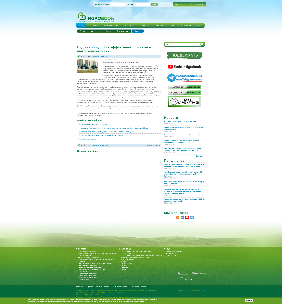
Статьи (199, 25)
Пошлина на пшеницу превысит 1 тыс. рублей (183, 135)
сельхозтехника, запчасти (87, 265)
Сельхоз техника (127, 253)
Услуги (123, 261)
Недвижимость (126, 263)
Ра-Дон (203, 290)
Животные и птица (128, 259)
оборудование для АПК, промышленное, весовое (96, 259)
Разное (123, 269)
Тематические (122, 31)
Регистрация (180, 4)
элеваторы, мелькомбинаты (88, 277)
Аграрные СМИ (83, 279)
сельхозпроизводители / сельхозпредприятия (94, 263)
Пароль (130, 4)
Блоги (81, 25)
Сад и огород (88, 47)
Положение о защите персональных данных (150, 297)
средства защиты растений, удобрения (92, 269)
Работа (123, 265)
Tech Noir (188, 290)
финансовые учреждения (87, 275)
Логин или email (102, 4)
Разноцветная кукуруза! (87, 139)
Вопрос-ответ (145, 25)
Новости (171, 117)
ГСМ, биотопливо (84, 255)
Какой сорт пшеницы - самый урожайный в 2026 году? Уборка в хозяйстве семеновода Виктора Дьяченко (183, 174)
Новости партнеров (185, 279)
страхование (82, 271)
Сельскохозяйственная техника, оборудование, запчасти (141, 255)
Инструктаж (93, 25)
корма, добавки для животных (89, 257)
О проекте (89, 286)
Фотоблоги (95, 31)
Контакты (79, 286)
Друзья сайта (183, 277)
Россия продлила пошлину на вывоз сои (180, 121)
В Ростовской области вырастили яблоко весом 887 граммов (101, 135)
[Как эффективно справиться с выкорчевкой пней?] (89, 60)
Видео (108, 31)
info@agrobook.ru (109, 295)
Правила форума (172, 255)
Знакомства (125, 267)
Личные (138, 31)
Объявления (186, 25)
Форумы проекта (172, 253)
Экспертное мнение (111, 25)
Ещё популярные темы (196, 207)
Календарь (160, 25)
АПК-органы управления (87, 251)
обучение (81, 261)
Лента (82, 31)
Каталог (173, 25)
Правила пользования (120, 286)
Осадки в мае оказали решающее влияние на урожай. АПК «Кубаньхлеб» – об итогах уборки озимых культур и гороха (182, 191)
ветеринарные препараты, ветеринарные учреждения (97, 253)
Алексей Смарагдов (100, 56)
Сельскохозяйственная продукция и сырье (136, 251)
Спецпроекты (129, 25)
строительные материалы (87, 273)
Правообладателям (139, 286)
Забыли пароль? (197, 4)
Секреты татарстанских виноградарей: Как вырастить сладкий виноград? (105, 132)
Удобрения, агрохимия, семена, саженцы (136, 257)
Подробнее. (140, 301)
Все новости (200, 156)
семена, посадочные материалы (90, 267)
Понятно (249, 300)
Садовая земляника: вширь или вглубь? (93, 124)
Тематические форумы (174, 251)
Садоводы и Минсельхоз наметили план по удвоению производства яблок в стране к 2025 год (113, 128)
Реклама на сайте (102, 286)
